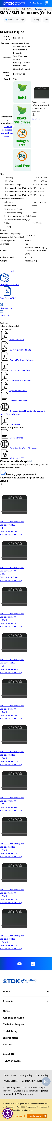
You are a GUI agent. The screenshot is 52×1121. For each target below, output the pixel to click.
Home (4, 9)
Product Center (36, 3)
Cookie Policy (42, 1075)
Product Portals (10, 9)
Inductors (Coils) (18, 9)
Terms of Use (9, 1075)
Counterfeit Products (32, 1080)
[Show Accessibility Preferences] (7, 1113)
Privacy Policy (25, 1075)
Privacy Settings (10, 1080)
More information (14, 1116)
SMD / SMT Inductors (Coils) (28, 9)
